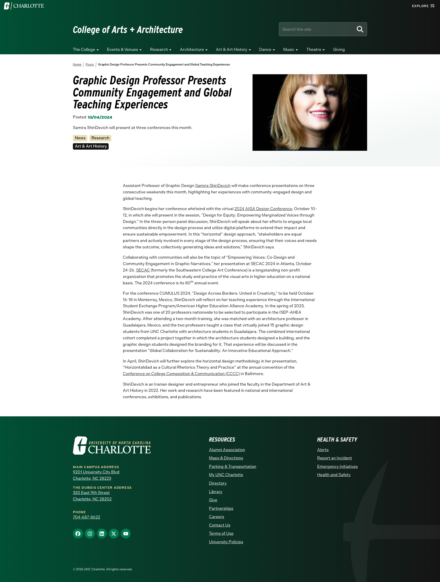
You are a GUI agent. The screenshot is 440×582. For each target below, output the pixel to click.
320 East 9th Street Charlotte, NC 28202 (92, 495)
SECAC (143, 270)
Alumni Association (227, 449)
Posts (89, 64)
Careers (216, 516)
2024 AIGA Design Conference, (263, 208)
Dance (265, 49)
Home (77, 64)
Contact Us (219, 525)
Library (215, 491)
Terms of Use (221, 533)
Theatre (313, 49)
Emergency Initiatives (337, 466)
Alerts (323, 449)
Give (213, 500)
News (80, 138)
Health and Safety (334, 474)
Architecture (192, 49)
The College (84, 49)
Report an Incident (334, 458)
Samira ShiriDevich (213, 185)
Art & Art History (231, 49)
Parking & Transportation (232, 466)
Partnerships (221, 508)
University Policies (226, 542)
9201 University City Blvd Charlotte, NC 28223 (96, 475)
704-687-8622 (86, 517)
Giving (339, 49)
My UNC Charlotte (226, 474)
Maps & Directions (226, 458)
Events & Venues (122, 49)
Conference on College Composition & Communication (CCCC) (181, 373)
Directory (218, 483)
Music (288, 49)
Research (159, 49)
